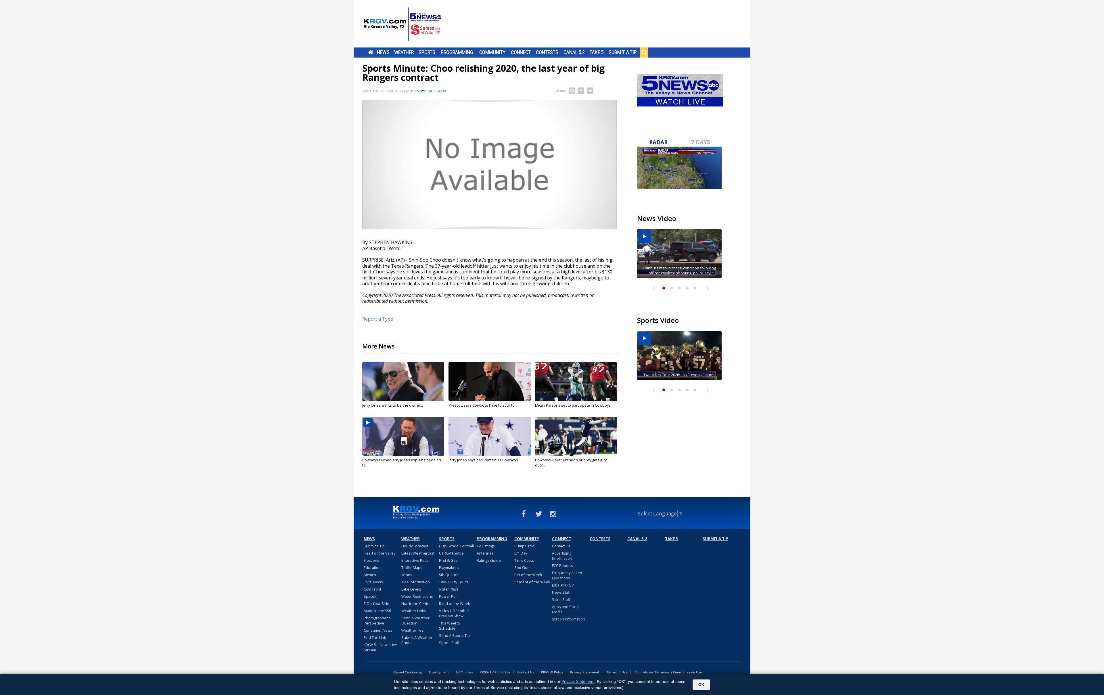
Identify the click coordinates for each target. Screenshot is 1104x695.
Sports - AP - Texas (430, 91)
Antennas (485, 553)
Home (370, 52)
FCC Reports (562, 565)
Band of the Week (454, 603)
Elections (371, 560)
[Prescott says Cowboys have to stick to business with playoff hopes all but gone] (489, 381)
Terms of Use (617, 672)
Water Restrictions (417, 596)
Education (372, 567)
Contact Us (561, 546)
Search (644, 52)
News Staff (561, 592)
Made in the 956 (377, 610)
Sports (427, 52)
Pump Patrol (524, 546)
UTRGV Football (452, 553)
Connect (521, 52)
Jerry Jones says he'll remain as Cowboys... (484, 459)
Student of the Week (532, 581)
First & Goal (449, 560)
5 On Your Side (376, 603)
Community (492, 52)
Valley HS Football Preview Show (454, 613)
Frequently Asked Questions (567, 575)
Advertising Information (562, 556)
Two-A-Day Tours (453, 581)
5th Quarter (449, 574)
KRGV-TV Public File (495, 672)
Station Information (568, 619)
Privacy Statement (584, 672)
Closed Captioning (407, 672)
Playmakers (449, 567)
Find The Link (375, 637)
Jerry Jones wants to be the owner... (392, 405)
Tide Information (415, 581)
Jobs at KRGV (563, 585)
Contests (547, 52)
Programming (457, 52)
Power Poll (448, 596)
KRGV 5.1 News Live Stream (380, 647)
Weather (404, 52)
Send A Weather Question (415, 620)
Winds (406, 574)
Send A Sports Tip (454, 635)
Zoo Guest (523, 567)
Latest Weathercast (417, 553)
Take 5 (597, 52)
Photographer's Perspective (377, 620)
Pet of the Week (528, 574)
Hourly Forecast (414, 546)
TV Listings (486, 546)
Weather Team (414, 630)
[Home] (402, 24)
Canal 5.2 (574, 52)
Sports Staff (449, 642)
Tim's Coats (524, 560)
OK (701, 684)
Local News (373, 581)
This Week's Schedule (449, 625)
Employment (439, 672)
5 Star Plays (449, 589)
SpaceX (370, 596)
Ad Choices (464, 672)
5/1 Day (520, 553)
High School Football (456, 546)
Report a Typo (377, 319)
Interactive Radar (415, 560)
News (383, 52)
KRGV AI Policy (552, 672)
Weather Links (413, 610)
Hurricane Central (416, 603)
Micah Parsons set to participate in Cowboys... (574, 405)
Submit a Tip (623, 52)
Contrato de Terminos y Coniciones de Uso (668, 672)
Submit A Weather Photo (416, 640)
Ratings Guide (489, 560)
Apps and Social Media (565, 609)
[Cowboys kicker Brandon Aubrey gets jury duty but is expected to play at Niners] (576, 436)
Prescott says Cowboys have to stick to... (482, 405)
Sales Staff (561, 599)
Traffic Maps (411, 567)
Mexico (370, 574)
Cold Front (372, 589)
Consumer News (378, 630)
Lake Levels (411, 589)
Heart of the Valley (379, 553)
